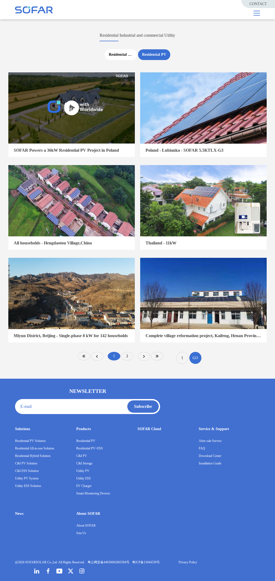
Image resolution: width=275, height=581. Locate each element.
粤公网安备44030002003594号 (108, 562)
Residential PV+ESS (89, 448)
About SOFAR (88, 514)
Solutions (22, 429)
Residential (109, 35)
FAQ (202, 448)
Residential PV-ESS (123, 55)
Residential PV (154, 55)
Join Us (81, 533)
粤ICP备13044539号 (146, 562)
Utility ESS (83, 478)
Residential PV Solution (30, 441)
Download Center (210, 456)
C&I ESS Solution (27, 471)
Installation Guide (210, 463)
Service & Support (214, 429)
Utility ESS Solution (28, 486)
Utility (169, 35)
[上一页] (97, 356)
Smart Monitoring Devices (93, 493)
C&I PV (81, 456)
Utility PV (82, 471)
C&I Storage (84, 463)
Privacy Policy (188, 562)
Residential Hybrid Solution (32, 456)
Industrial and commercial (141, 35)
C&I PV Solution (26, 463)
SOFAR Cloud (149, 429)
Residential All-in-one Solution (34, 448)
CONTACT (258, 4)
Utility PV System (26, 478)
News (19, 514)
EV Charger (84, 486)
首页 (84, 356)
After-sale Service (210, 441)
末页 (157, 356)
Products (83, 429)
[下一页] (144, 356)
